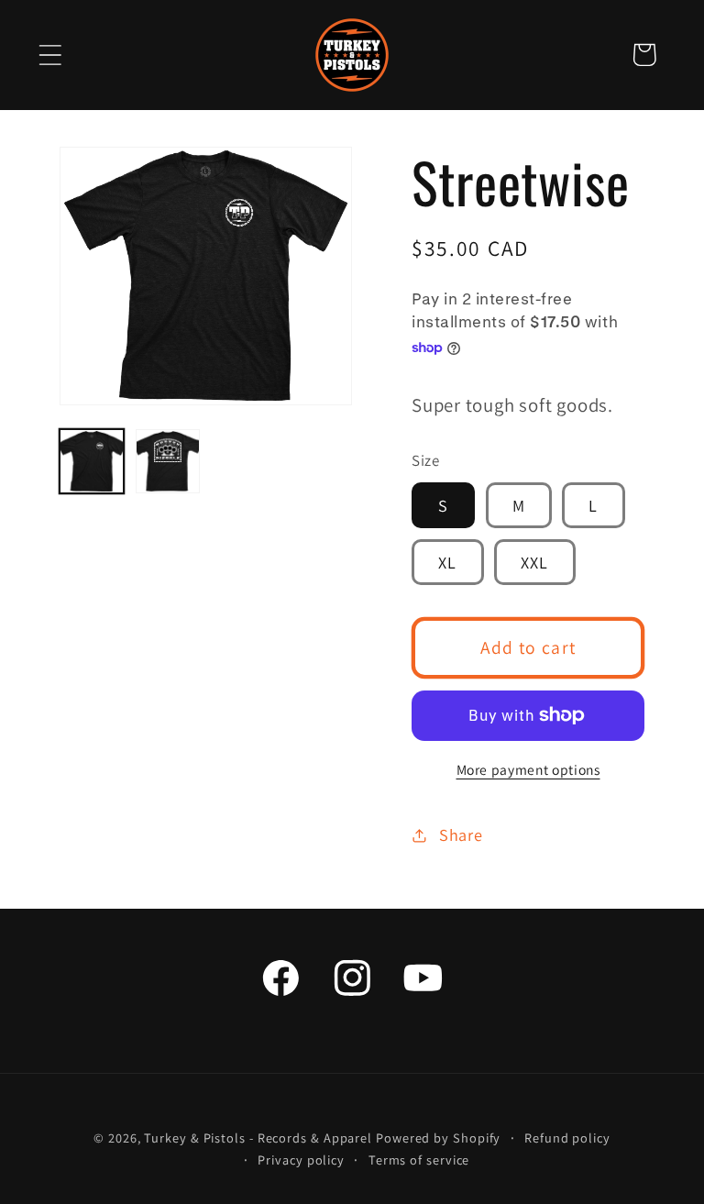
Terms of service (419, 1159)
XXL (535, 562)
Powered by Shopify (438, 1137)
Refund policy (567, 1137)
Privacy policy (301, 1159)
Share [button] (461, 834)
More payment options (528, 769)
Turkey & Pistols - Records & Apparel (258, 1137)
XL (447, 562)
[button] (50, 54)
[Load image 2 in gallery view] (168, 461)
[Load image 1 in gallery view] (92, 461)
